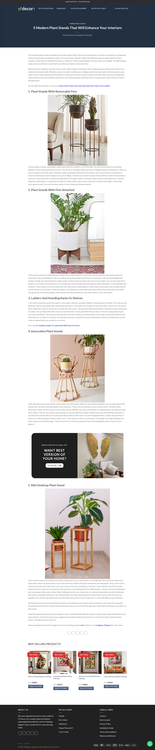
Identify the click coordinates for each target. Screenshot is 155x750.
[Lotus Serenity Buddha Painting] (115, 662)
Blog (20, 743)
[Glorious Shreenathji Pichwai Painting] (90, 662)
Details (61, 716)
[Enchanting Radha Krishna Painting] (64, 662)
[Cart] (136, 8)
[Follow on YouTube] (36, 733)
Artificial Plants (98, 8)
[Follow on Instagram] (20, 733)
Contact (103, 716)
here (82, 625)
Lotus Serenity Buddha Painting (115, 677)
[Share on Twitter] (73, 633)
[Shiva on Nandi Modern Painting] (39, 662)
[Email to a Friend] (77, 633)
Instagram (99, 625)
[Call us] (28, 733)
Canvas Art (61, 8)
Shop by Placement (79, 8)
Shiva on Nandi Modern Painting (39, 677)
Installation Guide (106, 728)
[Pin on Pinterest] (82, 633)
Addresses (63, 724)
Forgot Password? (66, 728)
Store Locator (105, 720)
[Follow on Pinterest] (32, 733)
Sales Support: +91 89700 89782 (77, 1)
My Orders (63, 720)
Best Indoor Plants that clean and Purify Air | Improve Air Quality (85, 86)
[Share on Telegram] (86, 633)
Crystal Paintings (45, 8)
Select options (36, 686)
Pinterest (107, 625)
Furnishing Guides (77, 24)
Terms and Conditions (108, 732)
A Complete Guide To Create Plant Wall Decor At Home (58, 325)
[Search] (109, 8)
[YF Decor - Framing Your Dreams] (26, 8)
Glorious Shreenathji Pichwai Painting (89, 677)
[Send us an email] (24, 733)
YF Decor (88, 35)
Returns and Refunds (108, 736)
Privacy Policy (105, 724)
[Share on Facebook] (69, 633)
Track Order (64, 732)
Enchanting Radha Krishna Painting (62, 677)
